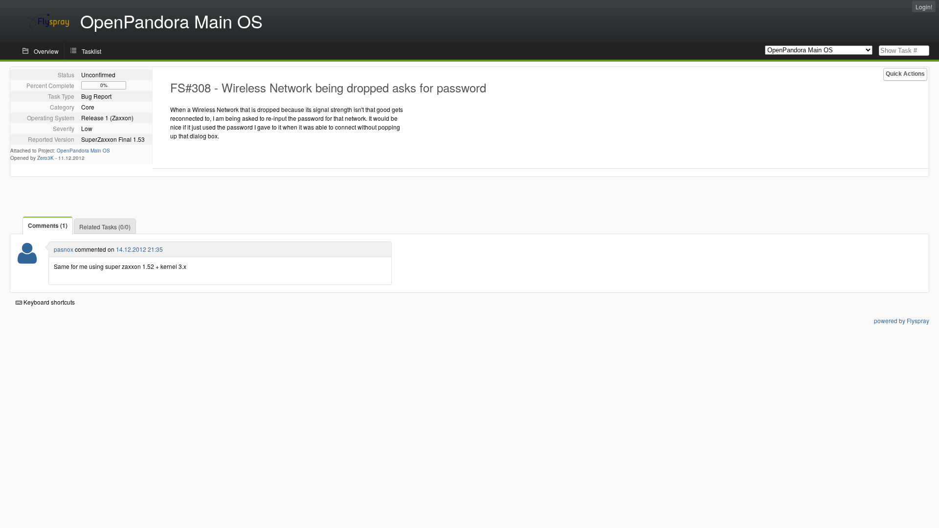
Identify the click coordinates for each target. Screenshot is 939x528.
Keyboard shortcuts (48, 302)
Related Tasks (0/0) (105, 226)
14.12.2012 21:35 (139, 249)
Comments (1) (47, 225)
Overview (46, 51)
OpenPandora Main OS (83, 150)
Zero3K (45, 157)
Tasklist (91, 51)
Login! (924, 6)
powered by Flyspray (901, 320)
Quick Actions (905, 73)
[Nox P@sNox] (27, 259)
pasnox (63, 249)
